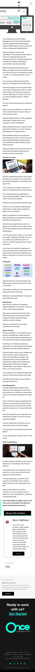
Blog (7, 567)
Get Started (18, 613)
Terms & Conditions (12, 667)
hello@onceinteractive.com (17, 658)
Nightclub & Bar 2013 (9, 583)
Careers (6, 654)
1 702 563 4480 (17, 656)
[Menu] (30, 5)
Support (28, 654)
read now (8, 593)
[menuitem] (30, 5)
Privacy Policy (24, 667)
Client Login (17, 654)
